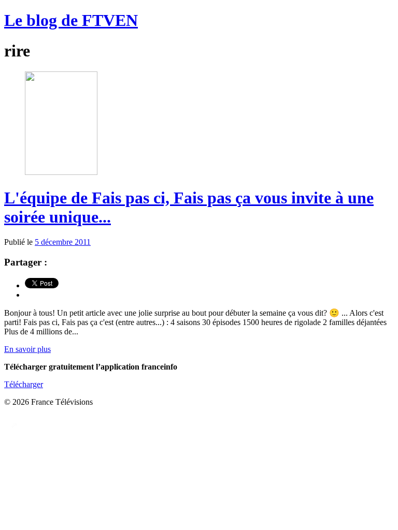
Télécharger (23, 384)
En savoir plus (27, 349)
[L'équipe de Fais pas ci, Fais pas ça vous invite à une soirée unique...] (61, 172)
